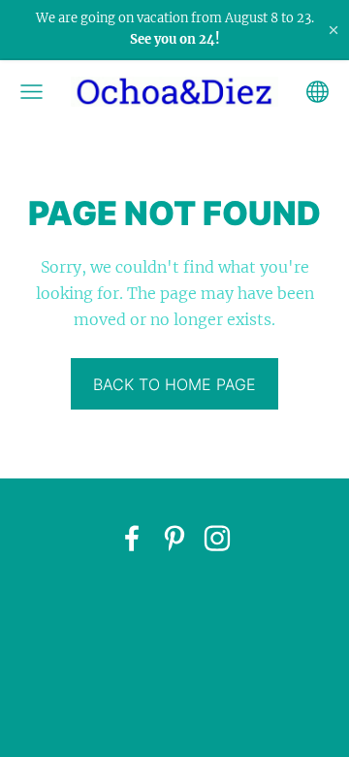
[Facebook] (131, 538)
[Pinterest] (174, 538)
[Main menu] (31, 91)
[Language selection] (317, 91)
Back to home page (174, 384)
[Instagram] (217, 538)
